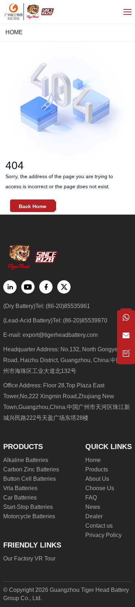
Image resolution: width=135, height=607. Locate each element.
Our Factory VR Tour (29, 558)
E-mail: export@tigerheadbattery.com (50, 335)
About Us (97, 479)
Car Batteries (20, 497)
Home (14, 32)
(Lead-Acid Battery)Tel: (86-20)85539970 (55, 320)
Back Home (32, 206)
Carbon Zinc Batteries (31, 469)
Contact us (99, 526)
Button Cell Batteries (29, 479)
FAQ (91, 497)
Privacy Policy (103, 535)
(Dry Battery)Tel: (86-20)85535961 (46, 306)
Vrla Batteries (20, 488)
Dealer (94, 516)
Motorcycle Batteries (29, 516)
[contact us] (126, 355)
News (92, 507)
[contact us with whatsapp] (126, 319)
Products (96, 469)
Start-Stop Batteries (28, 507)
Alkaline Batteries (25, 460)
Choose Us (99, 488)
